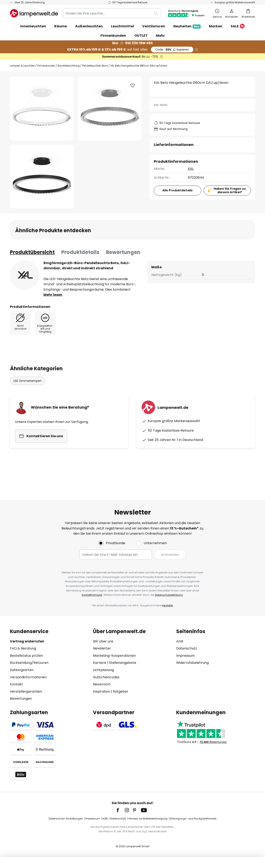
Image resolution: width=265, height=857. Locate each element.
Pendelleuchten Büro (95, 65)
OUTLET (141, 35)
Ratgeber (120, 691)
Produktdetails (80, 252)
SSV (172, 49)
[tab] (32, 252)
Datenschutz (186, 648)
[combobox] (112, 13)
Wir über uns (103, 641)
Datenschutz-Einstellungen (66, 818)
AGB (179, 641)
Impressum (185, 655)
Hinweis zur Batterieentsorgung (148, 818)
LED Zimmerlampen (27, 381)
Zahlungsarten (22, 670)
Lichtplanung (103, 670)
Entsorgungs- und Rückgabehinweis (193, 818)
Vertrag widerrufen (27, 641)
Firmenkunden (46, 65)
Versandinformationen (28, 677)
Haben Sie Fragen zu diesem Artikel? (230, 190)
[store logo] (34, 13)
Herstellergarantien (26, 691)
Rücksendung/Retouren (29, 662)
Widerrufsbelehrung (192, 662)
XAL (191, 168)
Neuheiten (186, 26)
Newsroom (102, 684)
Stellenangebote (122, 662)
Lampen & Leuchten (22, 65)
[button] (42, 176)
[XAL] (24, 275)
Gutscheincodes (106, 677)
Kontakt (16, 684)
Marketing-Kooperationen (114, 655)
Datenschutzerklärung (169, 595)
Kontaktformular (92, 595)
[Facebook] (120, 810)
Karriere (99, 662)
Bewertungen (123, 252)
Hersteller (167, 605)
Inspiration (101, 691)
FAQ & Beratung (23, 648)
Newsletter (102, 648)
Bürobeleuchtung (69, 65)
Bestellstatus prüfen (26, 655)
